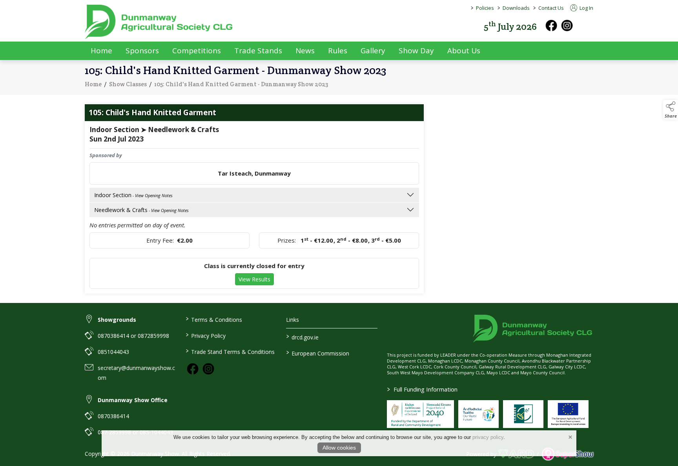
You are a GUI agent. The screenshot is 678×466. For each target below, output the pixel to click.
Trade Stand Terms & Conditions (230, 351)
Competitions (196, 50)
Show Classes (128, 84)
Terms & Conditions (214, 319)
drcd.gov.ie (302, 336)
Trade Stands (258, 50)
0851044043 (113, 351)
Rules (337, 50)
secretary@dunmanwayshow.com (136, 372)
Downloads (516, 7)
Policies (485, 7)
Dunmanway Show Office (133, 400)
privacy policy (487, 437)
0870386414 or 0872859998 (133, 335)
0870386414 (113, 416)
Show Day (416, 50)
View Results (254, 279)
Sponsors (142, 50)
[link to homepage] (159, 22)
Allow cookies (339, 447)
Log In (585, 7)
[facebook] (551, 25)
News (305, 50)
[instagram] (567, 25)
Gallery (373, 50)
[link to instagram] (208, 369)
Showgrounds (117, 319)
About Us (463, 50)
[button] (587, 25)
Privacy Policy (205, 335)
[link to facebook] (193, 369)
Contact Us (551, 7)
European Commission (317, 352)
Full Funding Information (422, 389)
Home (101, 50)
